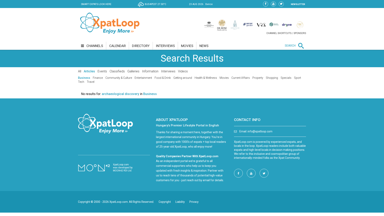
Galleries (133, 71)
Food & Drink (163, 77)
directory (141, 46)
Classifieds (117, 71)
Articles (89, 71)
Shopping (272, 77)
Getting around (182, 77)
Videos (183, 71)
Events (102, 71)
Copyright (165, 201)
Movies (224, 77)
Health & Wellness (206, 77)
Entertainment (143, 77)
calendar (117, 46)
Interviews (168, 71)
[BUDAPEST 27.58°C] (153, 7)
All (79, 71)
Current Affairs (240, 77)
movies (187, 46)
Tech (81, 81)
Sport (297, 77)
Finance (98, 77)
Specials (286, 77)
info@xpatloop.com (260, 131)
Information (150, 71)
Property (257, 77)
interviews (165, 46)
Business (84, 77)
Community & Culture (118, 77)
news (203, 46)
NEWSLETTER (298, 4)
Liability (180, 201)
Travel (90, 81)
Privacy (194, 201)
